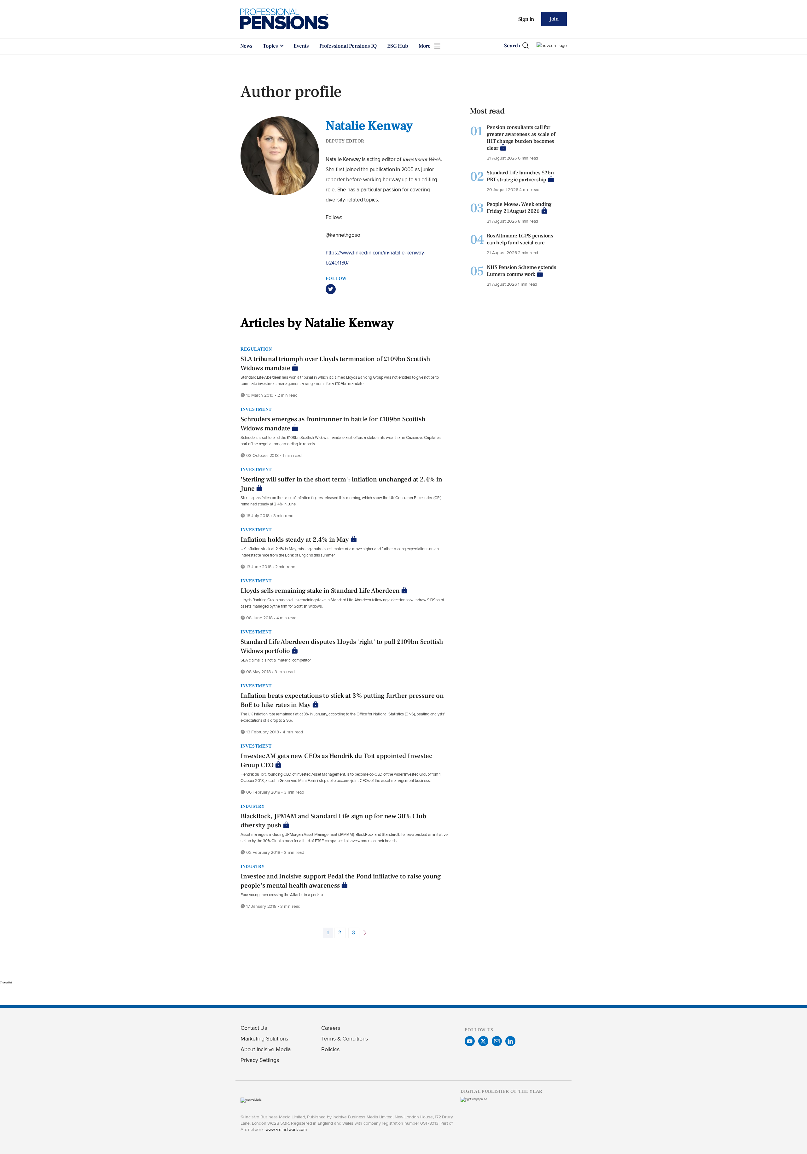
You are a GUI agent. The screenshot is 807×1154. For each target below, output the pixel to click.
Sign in (526, 19)
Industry (253, 806)
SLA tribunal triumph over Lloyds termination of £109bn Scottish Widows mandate (335, 363)
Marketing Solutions (264, 1038)
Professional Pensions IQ (348, 46)
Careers (330, 1028)
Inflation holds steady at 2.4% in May (295, 539)
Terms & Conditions (344, 1038)
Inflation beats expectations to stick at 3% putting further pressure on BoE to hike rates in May (342, 700)
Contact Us (254, 1028)
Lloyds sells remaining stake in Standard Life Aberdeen (320, 590)
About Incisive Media (266, 1049)
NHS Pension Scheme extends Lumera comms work (521, 271)
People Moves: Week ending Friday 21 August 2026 (519, 208)
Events (301, 46)
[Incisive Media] (251, 1100)
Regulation (256, 349)
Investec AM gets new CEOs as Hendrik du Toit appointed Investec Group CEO (336, 760)
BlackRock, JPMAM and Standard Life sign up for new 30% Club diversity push (333, 821)
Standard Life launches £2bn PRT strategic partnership (520, 176)
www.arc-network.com (285, 1129)
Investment (256, 409)
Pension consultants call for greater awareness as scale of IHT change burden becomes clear (521, 138)
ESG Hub (397, 46)
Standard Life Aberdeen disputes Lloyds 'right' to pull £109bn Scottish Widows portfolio (342, 646)
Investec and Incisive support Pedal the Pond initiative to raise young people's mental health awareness (341, 881)
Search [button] (512, 45)
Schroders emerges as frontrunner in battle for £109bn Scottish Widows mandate (333, 424)
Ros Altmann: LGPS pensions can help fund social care (520, 239)
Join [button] (554, 18)
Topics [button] (271, 46)
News (246, 46)
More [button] (425, 46)
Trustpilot (6, 982)
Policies (330, 1049)
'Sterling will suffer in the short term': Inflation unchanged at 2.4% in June (341, 484)
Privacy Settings (260, 1060)
